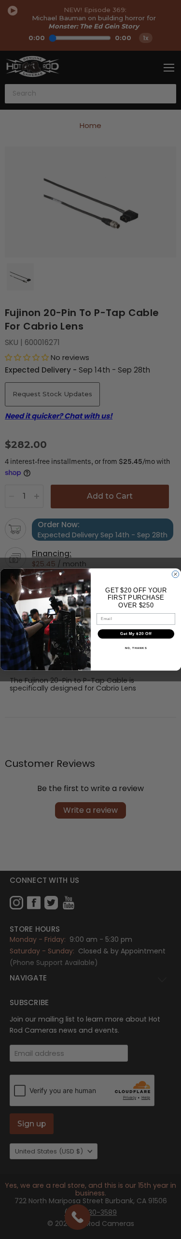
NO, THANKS (136, 647)
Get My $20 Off (136, 633)
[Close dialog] (175, 574)
